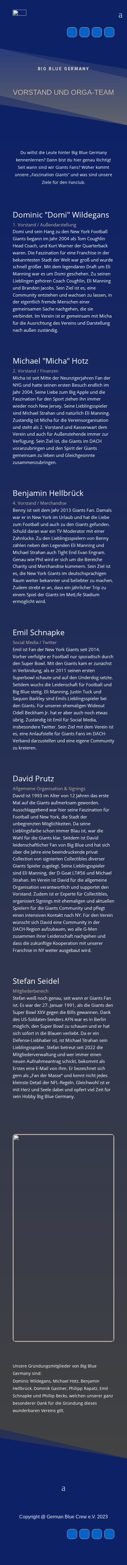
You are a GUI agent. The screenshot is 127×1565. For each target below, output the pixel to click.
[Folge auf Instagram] (84, 32)
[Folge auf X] (97, 32)
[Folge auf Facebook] (72, 32)
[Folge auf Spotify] (109, 32)
